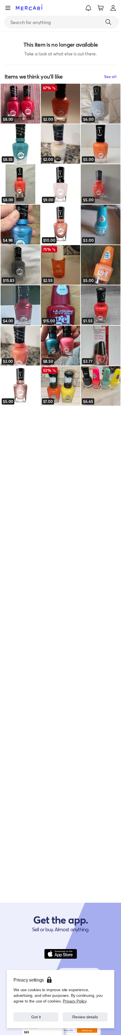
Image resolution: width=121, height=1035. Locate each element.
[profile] (113, 8)
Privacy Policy (75, 1001)
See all (110, 76)
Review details (85, 1016)
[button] (88, 8)
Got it (36, 1016)
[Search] (108, 22)
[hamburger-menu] (8, 8)
